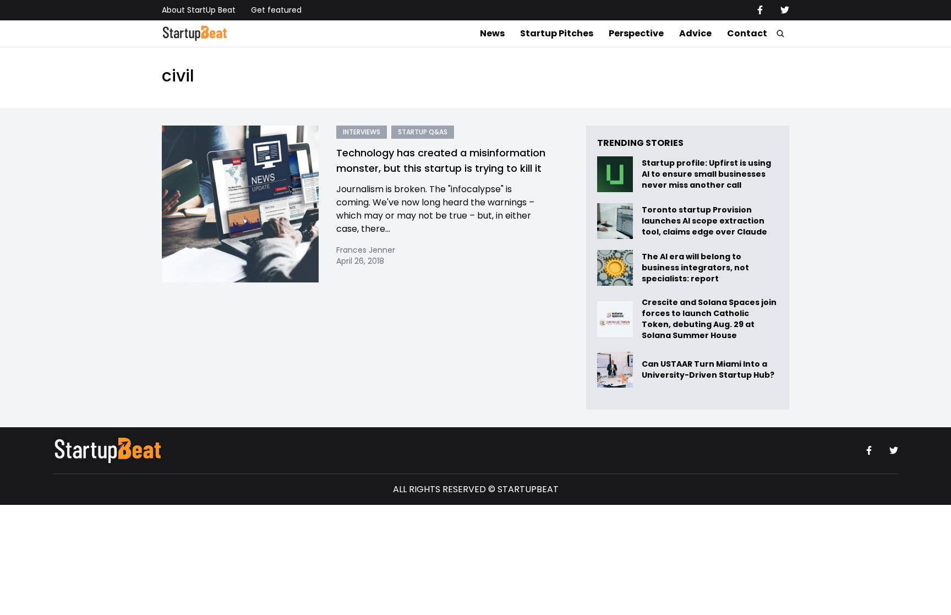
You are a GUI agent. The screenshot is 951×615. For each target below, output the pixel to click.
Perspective (636, 33)
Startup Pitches (556, 33)
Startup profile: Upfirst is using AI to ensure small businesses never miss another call (706, 174)
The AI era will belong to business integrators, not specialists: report (695, 268)
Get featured (276, 9)
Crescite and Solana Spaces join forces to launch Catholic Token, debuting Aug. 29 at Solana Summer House (709, 319)
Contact (747, 33)
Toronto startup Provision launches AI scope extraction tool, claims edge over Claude (705, 221)
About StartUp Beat (199, 9)
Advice (695, 33)
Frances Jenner (365, 249)
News (492, 33)
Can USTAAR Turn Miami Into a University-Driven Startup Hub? (708, 369)
